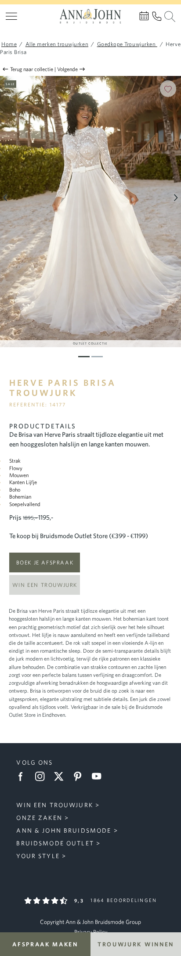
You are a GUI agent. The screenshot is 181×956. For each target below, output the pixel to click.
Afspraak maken (45, 944)
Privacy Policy (90, 931)
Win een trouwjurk (44, 585)
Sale (10, 84)
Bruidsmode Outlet (55, 843)
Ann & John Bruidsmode (63, 830)
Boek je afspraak (45, 562)
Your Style (37, 855)
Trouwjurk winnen (136, 944)
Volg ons (34, 762)
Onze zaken (39, 817)
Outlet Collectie (90, 343)
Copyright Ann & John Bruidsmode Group (90, 921)
